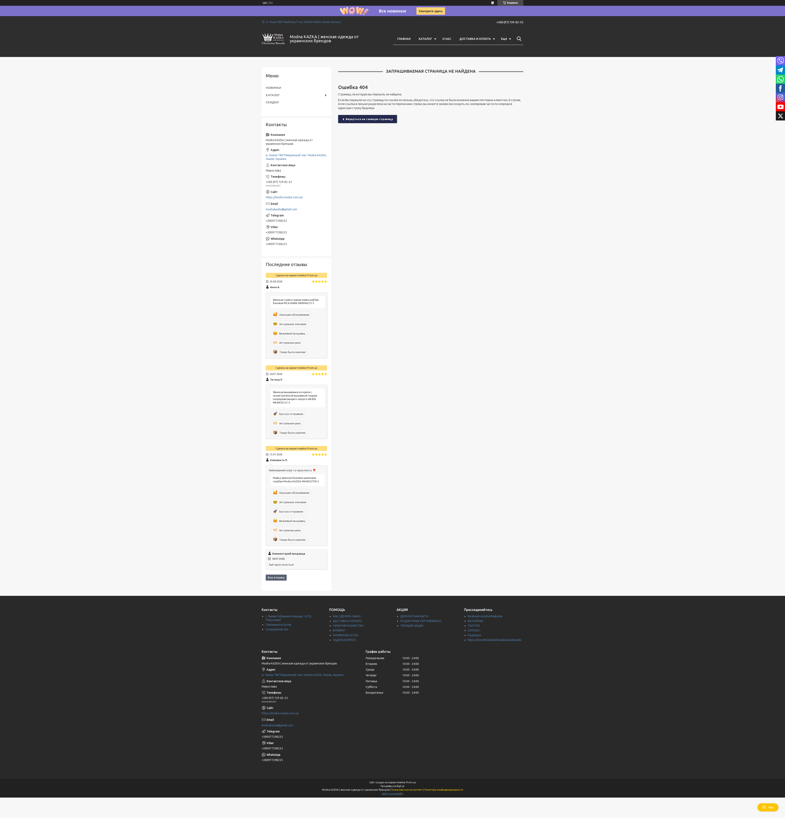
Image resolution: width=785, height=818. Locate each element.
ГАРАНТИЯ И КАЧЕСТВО (348, 625)
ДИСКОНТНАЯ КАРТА (414, 616)
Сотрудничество (276, 629)
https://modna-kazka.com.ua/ (284, 197)
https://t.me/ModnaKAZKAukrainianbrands (494, 640)
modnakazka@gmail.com (281, 209)
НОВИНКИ (273, 87)
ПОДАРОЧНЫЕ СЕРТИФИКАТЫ (420, 621)
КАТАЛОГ (425, 38)
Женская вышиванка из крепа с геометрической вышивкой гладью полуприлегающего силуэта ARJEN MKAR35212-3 (295, 397)
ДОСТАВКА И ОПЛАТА (475, 38)
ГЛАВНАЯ (403, 38)
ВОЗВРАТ (339, 630)
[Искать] (518, 39)
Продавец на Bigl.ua (392, 786)
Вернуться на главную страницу (369, 119)
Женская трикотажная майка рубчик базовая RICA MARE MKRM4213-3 (296, 301)
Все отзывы (276, 577)
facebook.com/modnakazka (485, 616)
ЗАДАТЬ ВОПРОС (344, 640)
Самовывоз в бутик (278, 624)
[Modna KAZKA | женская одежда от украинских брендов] (273, 39)
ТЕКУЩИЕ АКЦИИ (411, 625)
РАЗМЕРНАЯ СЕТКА (345, 635)
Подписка (474, 635)
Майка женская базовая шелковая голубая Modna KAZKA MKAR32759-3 (296, 479)
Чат (771, 807)
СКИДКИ (272, 102)
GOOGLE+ (474, 630)
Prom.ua (411, 782)
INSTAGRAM (475, 621)
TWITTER (474, 625)
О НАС (446, 38)
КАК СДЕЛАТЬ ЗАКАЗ (347, 616)
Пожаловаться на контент (407, 789)
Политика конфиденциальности (444, 789)
